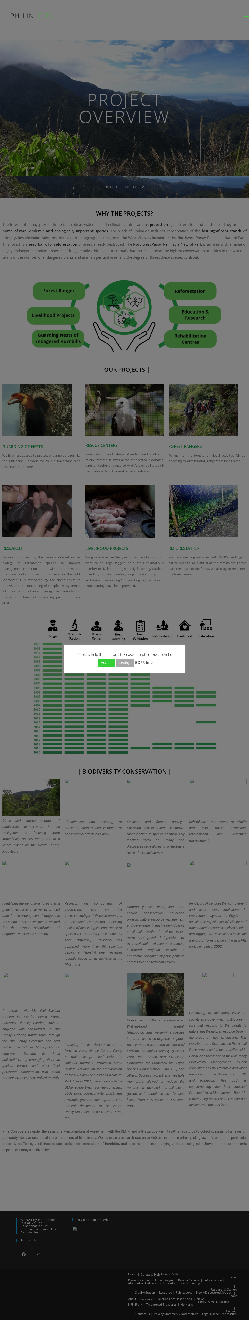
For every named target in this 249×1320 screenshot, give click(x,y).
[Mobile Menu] (246, 16)
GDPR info (144, 662)
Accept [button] (106, 662)
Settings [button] (125, 662)
